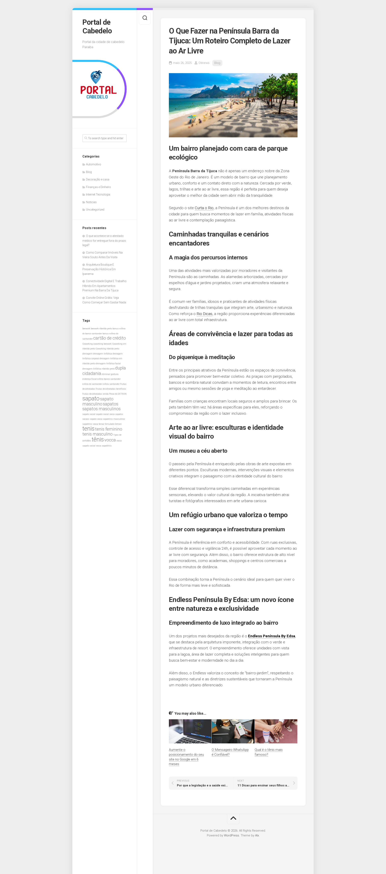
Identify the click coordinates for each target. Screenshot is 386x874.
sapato (91, 398)
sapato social (88, 414)
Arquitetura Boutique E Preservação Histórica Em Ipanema (99, 269)
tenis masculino (97, 434)
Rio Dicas (204, 313)
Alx (257, 835)
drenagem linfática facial (108, 363)
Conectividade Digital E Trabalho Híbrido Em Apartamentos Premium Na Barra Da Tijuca (104, 285)
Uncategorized (95, 209)
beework (86, 328)
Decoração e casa (97, 179)
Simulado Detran (113, 424)
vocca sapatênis (104, 445)
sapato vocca (96, 419)
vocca (110, 439)
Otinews (204, 63)
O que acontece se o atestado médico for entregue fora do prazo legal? (104, 240)
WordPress (231, 835)
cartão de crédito (109, 338)
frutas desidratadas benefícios (111, 389)
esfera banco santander (109, 379)
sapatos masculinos (101, 408)
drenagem (87, 353)
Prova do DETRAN (117, 394)
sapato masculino (97, 401)
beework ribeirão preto (101, 328)
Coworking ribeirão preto (107, 348)
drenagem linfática (102, 353)
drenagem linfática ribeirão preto (98, 368)
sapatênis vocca (90, 424)
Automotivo (93, 164)
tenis (88, 428)
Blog (89, 172)
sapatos (110, 403)
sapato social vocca (105, 414)
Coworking (87, 344)
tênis (98, 439)
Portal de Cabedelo (97, 26)
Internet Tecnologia (98, 194)
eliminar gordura (110, 374)
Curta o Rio (204, 208)
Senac (101, 424)
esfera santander (111, 384)
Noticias (91, 202)
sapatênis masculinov (114, 419)
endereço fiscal (89, 379)
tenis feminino (108, 429)
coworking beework (102, 344)
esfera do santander (92, 384)
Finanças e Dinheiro (98, 187)
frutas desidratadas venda (95, 394)
